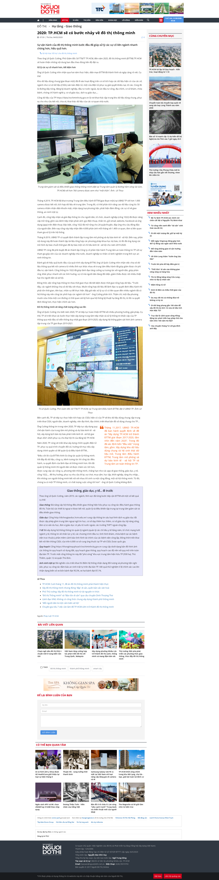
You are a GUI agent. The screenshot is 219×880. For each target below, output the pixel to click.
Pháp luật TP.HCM (51, 616)
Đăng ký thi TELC (43, 836)
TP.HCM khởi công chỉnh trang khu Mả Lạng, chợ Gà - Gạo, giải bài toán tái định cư (131, 774)
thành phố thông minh (79, 668)
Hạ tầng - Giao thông (66, 26)
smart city (97, 668)
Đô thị (65, 20)
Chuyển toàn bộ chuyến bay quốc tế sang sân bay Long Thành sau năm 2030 (165, 105)
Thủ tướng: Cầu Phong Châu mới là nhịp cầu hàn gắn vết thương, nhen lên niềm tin (164, 172)
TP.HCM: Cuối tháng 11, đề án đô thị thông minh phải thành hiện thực (75, 584)
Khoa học (112, 20)
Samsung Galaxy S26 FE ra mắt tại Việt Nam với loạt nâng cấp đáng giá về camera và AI (103, 776)
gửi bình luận (48, 732)
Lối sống (126, 20)
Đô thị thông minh (58, 668)
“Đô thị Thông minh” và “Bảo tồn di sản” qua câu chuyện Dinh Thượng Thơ (77, 595)
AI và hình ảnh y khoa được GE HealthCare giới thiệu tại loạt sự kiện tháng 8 (47, 774)
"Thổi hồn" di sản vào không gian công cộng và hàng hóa (165, 270)
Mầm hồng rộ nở (158, 285)
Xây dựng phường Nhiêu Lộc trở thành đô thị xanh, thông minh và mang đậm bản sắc (104, 653)
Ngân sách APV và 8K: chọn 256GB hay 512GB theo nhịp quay (47, 807)
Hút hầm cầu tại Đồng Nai (65, 822)
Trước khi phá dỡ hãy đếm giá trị (165, 264)
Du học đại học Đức (44, 832)
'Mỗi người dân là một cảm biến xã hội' (60, 603)
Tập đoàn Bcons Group (45, 822)
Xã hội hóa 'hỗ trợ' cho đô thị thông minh (59, 53)
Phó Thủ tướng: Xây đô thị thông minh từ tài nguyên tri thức (70, 591)
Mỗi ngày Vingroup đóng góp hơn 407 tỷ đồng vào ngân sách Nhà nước (166, 242)
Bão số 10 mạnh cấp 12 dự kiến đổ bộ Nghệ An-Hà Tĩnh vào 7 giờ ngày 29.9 (165, 137)
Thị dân (87, 20)
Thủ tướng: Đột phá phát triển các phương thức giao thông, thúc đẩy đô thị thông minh (131, 655)
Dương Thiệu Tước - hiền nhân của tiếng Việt (74, 805)
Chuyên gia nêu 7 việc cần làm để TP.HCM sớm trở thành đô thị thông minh (78, 606)
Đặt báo (158, 876)
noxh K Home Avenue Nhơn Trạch (161, 818)
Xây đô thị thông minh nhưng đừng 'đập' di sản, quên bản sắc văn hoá (75, 587)
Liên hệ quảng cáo (172, 876)
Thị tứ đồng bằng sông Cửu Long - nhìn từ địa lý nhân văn (165, 278)
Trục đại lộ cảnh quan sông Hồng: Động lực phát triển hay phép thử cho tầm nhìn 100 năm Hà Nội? (166, 318)
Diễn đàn (139, 20)
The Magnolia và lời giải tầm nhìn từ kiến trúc (131, 805)
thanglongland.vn (88, 818)
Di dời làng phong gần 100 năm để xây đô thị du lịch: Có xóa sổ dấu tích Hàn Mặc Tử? (166, 308)
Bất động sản (142, 818)
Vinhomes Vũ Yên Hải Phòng (125, 818)
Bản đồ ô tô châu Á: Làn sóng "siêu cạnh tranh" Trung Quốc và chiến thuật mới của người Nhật (104, 808)
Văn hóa (99, 20)
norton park (56, 818)
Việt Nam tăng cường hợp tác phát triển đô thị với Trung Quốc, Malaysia (76, 653)
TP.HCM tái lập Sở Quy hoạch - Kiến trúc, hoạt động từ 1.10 (164, 70)
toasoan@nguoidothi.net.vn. (93, 864)
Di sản (75, 20)
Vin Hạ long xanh (82, 822)
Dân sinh (53, 20)
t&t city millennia (97, 822)
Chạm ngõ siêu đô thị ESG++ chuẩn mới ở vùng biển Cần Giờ (50, 653)
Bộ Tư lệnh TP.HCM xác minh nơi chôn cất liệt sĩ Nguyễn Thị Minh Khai (166, 219)
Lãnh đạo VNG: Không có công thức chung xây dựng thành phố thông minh (78, 599)
